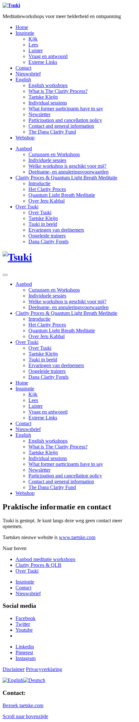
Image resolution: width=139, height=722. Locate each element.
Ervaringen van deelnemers (56, 230)
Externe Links (42, 62)
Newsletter (39, 114)
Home (22, 27)
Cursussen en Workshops (54, 154)
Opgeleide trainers (47, 235)
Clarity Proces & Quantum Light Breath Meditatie (66, 177)
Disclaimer (14, 669)
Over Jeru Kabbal (46, 201)
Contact (23, 68)
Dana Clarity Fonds (48, 241)
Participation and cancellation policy (65, 120)
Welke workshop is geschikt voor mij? (67, 166)
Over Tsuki (27, 206)
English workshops (48, 85)
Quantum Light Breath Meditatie (61, 195)
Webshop (25, 137)
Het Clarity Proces (47, 189)
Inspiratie (25, 33)
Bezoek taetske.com (23, 705)
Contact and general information (61, 126)
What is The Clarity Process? (58, 91)
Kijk (32, 39)
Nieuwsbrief (28, 73)
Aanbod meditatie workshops (45, 559)
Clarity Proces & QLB (38, 565)
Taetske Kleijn (43, 97)
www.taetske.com (77, 537)
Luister (35, 50)
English (23, 79)
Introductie (39, 183)
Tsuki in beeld (42, 224)
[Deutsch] (34, 680)
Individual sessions (47, 102)
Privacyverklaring (44, 669)
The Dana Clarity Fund (52, 132)
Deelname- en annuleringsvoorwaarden (68, 172)
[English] (13, 680)
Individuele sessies (47, 160)
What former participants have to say (65, 108)
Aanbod (24, 148)
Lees (33, 44)
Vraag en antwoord (48, 56)
